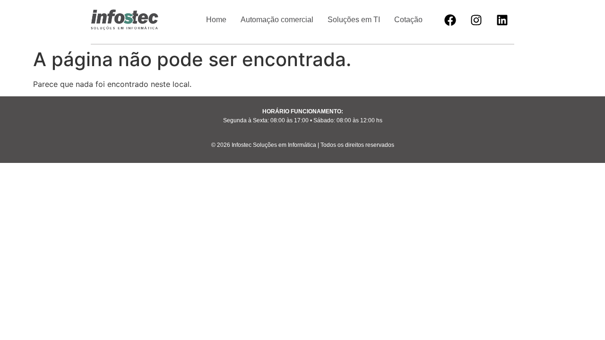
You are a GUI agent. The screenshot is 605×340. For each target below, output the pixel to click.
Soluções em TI (354, 20)
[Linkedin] (502, 20)
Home (216, 20)
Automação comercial (277, 20)
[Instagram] (476, 20)
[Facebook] (450, 20)
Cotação (408, 20)
